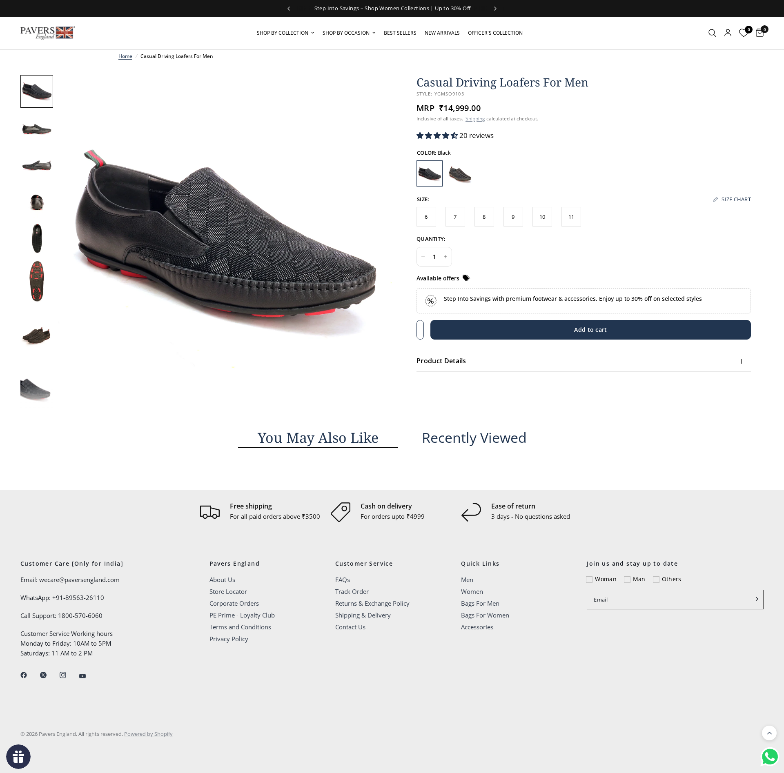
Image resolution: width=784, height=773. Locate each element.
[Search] (712, 33)
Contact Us (350, 627)
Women (472, 591)
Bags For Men (480, 603)
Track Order (352, 591)
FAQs (342, 579)
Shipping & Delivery (363, 615)
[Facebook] (29, 675)
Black (429, 174)
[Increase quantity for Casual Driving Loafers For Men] (445, 256)
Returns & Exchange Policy (372, 603)
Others (672, 579)
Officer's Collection (495, 32)
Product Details (441, 360)
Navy (460, 174)
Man (639, 579)
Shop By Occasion (346, 32)
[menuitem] (285, 33)
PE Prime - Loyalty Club (242, 615)
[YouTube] (88, 676)
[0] (758, 33)
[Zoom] (375, 92)
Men (467, 579)
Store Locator (228, 591)
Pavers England (234, 563)
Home (125, 56)
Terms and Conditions (240, 627)
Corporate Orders (234, 603)
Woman (605, 579)
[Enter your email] (755, 598)
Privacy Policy (228, 639)
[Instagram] (69, 675)
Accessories (477, 627)
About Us (222, 579)
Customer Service (364, 563)
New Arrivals (442, 32)
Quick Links (480, 563)
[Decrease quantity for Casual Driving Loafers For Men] (423, 256)
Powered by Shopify (148, 733)
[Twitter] (49, 675)
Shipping (475, 118)
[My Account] (727, 33)
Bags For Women (485, 615)
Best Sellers (400, 32)
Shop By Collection (282, 32)
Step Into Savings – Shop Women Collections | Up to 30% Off (392, 8)
